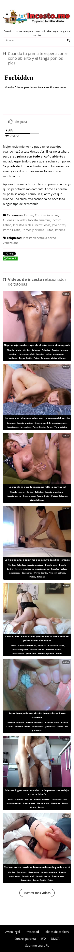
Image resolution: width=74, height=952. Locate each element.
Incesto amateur (39, 220)
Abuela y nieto (14, 350)
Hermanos (33, 872)
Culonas (8, 220)
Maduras (12, 358)
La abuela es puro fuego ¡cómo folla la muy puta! (37, 487)
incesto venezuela (35, 238)
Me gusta (20, 122)
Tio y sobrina (60, 427)
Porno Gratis (11, 230)
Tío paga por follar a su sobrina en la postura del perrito (37, 418)
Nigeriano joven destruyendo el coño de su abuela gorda (37, 345)
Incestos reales (23, 225)
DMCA (55, 939)
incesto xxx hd (27, 354)
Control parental (25, 939)
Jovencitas (59, 225)
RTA (43, 939)
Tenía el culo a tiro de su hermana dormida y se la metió (37, 867)
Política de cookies (56, 932)
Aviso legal (12, 932)
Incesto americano (54, 492)
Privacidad (32, 932)
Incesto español (20, 649)
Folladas (21, 220)
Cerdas (28, 215)
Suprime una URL (37, 945)
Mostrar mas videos (37, 893)
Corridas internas (46, 215)
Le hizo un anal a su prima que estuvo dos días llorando (37, 559)
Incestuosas (42, 225)
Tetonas (60, 230)
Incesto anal (51, 564)
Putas (49, 230)
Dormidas (21, 872)
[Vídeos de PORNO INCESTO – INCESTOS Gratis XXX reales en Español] (37, 8)
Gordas (55, 350)
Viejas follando (58, 358)
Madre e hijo (43, 803)
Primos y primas (33, 230)
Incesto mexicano (24, 568)
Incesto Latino (52, 722)
